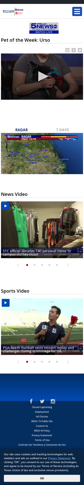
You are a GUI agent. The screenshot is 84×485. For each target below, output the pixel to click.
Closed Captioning (42, 407)
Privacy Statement (42, 435)
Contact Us (42, 426)
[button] (42, 76)
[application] (42, 76)
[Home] (26, 12)
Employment (42, 412)
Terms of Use (42, 440)
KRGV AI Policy (42, 430)
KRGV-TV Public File (42, 421)
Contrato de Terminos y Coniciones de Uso (42, 444)
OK (42, 478)
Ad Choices (42, 416)
